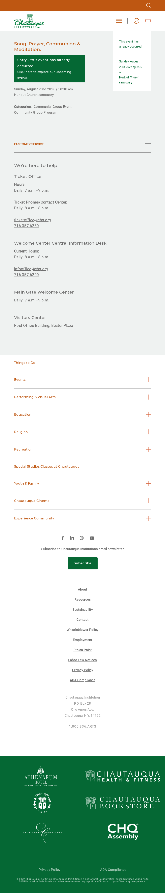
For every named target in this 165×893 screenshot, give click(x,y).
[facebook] (63, 538)
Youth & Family (26, 483)
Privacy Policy (82, 670)
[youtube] (92, 538)
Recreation (23, 449)
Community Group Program (35, 112)
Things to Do (24, 363)
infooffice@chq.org (31, 269)
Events (20, 380)
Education (22, 414)
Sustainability (82, 610)
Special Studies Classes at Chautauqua (46, 466)
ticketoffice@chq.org (32, 220)
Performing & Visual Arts (35, 397)
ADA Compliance (82, 680)
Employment (82, 640)
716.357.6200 (26, 274)
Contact (82, 620)
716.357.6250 (26, 225)
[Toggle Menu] (119, 21)
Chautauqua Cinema (32, 501)
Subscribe (83, 563)
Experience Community (34, 518)
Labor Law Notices (82, 660)
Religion (21, 432)
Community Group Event (53, 107)
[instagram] (82, 538)
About (82, 589)
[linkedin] (72, 538)
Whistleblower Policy (82, 630)
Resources (82, 599)
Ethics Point (82, 650)
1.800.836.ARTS (82, 726)
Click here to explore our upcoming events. (44, 75)
